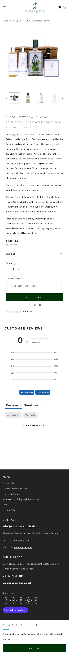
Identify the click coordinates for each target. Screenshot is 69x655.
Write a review (43, 392)
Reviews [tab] (13, 405)
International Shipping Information (21, 499)
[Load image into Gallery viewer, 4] (54, 97)
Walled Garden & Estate (15, 488)
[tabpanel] (34, 436)
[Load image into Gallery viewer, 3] (41, 97)
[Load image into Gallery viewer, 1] (14, 97)
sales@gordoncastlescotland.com (21, 526)
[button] (34, 352)
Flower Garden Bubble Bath (20, 202)
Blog (5, 504)
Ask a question (27, 392)
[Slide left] (7, 98)
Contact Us (9, 483)
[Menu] (4, 7)
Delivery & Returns (12, 494)
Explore (34, 648)
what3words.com (23, 547)
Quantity (11, 263)
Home (5, 21)
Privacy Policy (10, 510)
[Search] (64, 7)
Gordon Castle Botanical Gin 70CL (23, 197)
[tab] (32, 405)
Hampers (17, 21)
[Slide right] (62, 98)
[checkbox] (30, 415)
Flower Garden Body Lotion (48, 202)
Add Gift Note (15, 278)
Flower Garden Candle (17, 206)
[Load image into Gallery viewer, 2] (27, 97)
